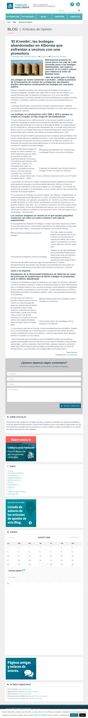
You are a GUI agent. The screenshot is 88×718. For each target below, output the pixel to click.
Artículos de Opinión (25, 22)
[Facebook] (72, 4)
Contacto (75, 17)
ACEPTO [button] (74, 715)
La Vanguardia (71, 355)
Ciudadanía (44, 56)
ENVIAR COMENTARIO (71, 406)
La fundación (13, 17)
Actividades (28, 17)
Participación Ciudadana (58, 56)
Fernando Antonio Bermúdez (17, 698)
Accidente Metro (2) (16, 473)
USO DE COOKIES (41, 715)
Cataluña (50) (13, 494)
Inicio (9, 22)
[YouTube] (78, 4)
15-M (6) (10, 471)
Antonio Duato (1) (14, 480)
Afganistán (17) (14, 476)
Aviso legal (36, 708)
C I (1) (10, 489)
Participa (59, 17)
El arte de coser (25, 689)
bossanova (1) (13, 485)
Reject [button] (82, 715)
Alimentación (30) (14, 478)
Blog (43, 17)
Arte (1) (11, 482)
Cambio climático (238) (16, 492)
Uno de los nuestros (31, 691)
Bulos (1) (11, 487)
